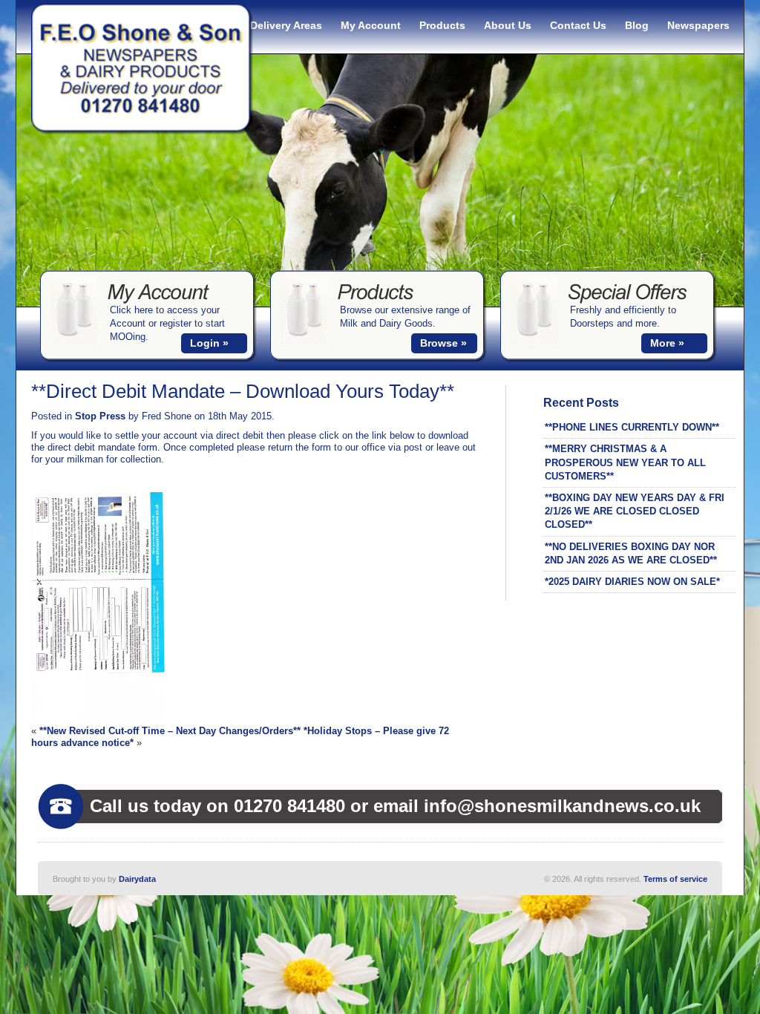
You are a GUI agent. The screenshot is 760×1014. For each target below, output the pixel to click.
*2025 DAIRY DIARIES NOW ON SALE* (632, 581)
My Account (371, 25)
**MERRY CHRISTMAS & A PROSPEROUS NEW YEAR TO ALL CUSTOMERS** (625, 462)
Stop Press (100, 416)
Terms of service (675, 878)
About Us (507, 25)
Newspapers (698, 25)
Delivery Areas (286, 25)
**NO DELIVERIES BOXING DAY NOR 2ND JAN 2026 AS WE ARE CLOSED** (631, 553)
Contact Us (578, 25)
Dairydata (137, 878)
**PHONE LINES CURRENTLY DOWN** (632, 427)
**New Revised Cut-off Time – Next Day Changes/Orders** (170, 730)
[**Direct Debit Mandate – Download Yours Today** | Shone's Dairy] (142, 131)
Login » (209, 343)
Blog (637, 25)
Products (442, 25)
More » (667, 343)
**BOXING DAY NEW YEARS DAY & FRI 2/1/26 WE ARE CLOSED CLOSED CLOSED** (634, 511)
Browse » (443, 343)
